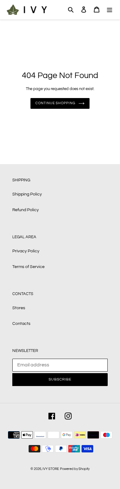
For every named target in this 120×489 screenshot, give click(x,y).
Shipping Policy (27, 194)
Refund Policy (25, 210)
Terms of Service (28, 267)
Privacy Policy (25, 251)
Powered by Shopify (75, 469)
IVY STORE (50, 469)
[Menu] (109, 9)
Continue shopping (55, 103)
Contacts (21, 323)
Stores (18, 308)
